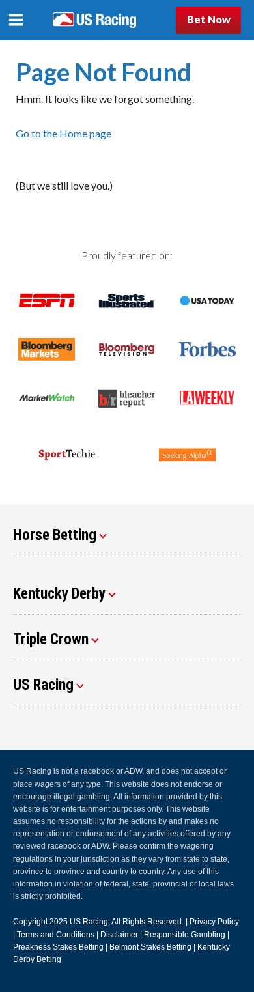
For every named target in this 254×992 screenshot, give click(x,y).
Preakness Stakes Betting (58, 947)
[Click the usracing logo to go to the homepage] (94, 20)
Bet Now (209, 19)
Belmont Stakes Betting (150, 947)
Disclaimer (119, 934)
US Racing (89, 921)
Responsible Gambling (184, 934)
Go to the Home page (63, 133)
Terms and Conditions (55, 934)
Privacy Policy (214, 921)
